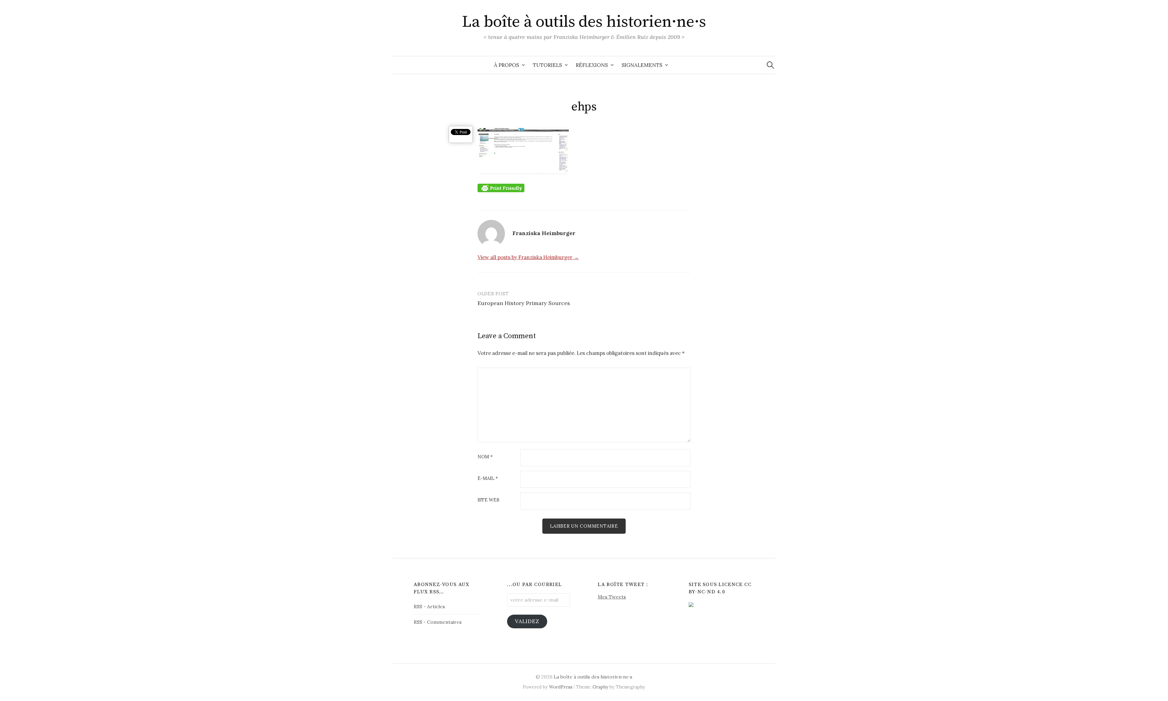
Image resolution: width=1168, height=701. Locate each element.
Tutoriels (547, 65)
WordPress (560, 687)
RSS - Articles (429, 606)
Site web (488, 500)
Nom (485, 457)
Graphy (600, 687)
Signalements (642, 65)
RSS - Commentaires (438, 622)
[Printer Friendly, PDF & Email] (501, 187)
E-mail (488, 478)
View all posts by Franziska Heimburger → (528, 257)
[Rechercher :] (770, 65)
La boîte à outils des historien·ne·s (584, 22)
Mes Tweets (612, 597)
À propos (506, 65)
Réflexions (592, 65)
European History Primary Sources (524, 303)
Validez (527, 621)
